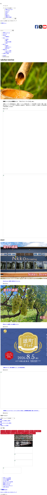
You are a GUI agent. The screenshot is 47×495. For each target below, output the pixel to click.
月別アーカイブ (3, 418)
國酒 (31, 431)
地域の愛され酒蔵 (5, 433)
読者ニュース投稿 (7, 477)
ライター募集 (6, 480)
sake (3, 431)
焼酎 (6, 40)
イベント (14, 431)
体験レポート (8, 52)
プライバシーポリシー (8, 485)
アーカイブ (5, 8)
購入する (7, 48)
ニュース (5, 34)
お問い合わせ (6, 486)
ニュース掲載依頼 (7, 479)
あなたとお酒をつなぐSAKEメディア (8, 492)
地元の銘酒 (38, 431)
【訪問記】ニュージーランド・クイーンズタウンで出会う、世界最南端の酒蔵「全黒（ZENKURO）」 (21, 410)
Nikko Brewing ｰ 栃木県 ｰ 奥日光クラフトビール (11, 281)
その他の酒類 (8, 41)
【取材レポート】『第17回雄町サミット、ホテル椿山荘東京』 (14, 367)
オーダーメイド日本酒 (8, 481)
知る (4, 37)
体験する (5, 49)
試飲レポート (8, 46)
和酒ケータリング (7, 483)
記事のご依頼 (6, 53)
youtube (8, 431)
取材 (27, 431)
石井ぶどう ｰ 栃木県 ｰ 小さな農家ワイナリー (11, 324)
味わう (4, 44)
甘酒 (6, 43)
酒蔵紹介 (7, 36)
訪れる (4, 35)
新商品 (6, 45)
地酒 (12, 433)
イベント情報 (8, 50)
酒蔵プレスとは (6, 32)
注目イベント (25, 433)
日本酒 (6, 39)
